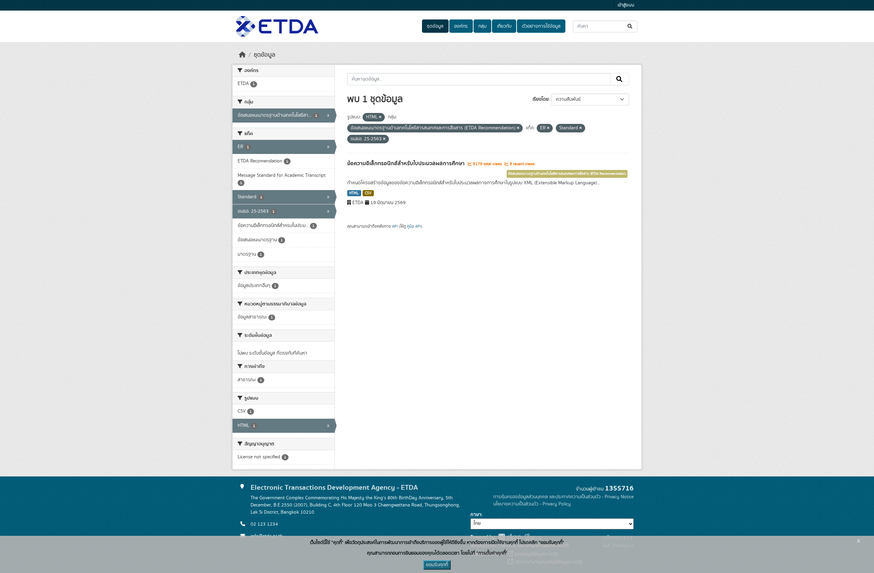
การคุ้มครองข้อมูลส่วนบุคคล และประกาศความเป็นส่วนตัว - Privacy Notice (563, 496)
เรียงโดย (541, 99)
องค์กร (461, 26)
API (395, 226)
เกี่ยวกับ (504, 26)
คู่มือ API (414, 226)
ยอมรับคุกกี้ (437, 564)
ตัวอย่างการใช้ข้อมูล (541, 26)
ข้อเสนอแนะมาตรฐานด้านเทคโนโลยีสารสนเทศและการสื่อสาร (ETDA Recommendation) (567, 173)
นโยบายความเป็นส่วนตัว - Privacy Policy (532, 504)
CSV (368, 193)
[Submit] (630, 26)
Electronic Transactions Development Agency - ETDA (334, 487)
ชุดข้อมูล (435, 26)
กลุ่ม (482, 26)
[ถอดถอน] (380, 117)
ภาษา (475, 514)
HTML (354, 193)
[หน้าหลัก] (242, 55)
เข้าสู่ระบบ (626, 5)
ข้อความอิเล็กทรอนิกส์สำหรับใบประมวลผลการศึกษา (406, 163)
